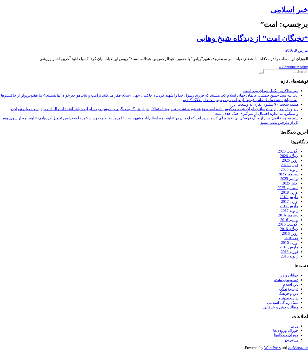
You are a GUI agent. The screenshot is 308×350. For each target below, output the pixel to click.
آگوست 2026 (288, 151)
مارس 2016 (289, 247)
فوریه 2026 (289, 165)
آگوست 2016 (288, 224)
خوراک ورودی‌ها (285, 330)
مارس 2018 (289, 197)
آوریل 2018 (289, 192)
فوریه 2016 (289, 252)
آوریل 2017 (289, 201)
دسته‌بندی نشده (286, 280)
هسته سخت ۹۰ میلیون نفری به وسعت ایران (263, 104)
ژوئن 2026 (290, 160)
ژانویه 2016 (289, 256)
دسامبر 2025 (288, 174)
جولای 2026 (289, 156)
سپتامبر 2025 (287, 188)
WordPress (272, 348)
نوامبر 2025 (289, 179)
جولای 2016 (289, 229)
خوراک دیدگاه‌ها (286, 335)
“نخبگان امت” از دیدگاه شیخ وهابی (252, 38)
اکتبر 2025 (290, 183)
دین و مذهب (288, 298)
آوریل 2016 (289, 242)
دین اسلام (290, 284)
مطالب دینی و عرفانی (280, 307)
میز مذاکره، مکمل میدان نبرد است (270, 91)
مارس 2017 (289, 206)
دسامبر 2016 (288, 215)
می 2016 (291, 238)
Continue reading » (293, 67)
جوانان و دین (288, 275)
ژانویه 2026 (289, 169)
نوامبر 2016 (289, 220)
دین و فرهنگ (288, 293)
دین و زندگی (288, 289)
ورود (294, 326)
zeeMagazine (298, 348)
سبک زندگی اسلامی (282, 303)
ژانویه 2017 (289, 211)
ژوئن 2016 (290, 233)
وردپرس (291, 340)
